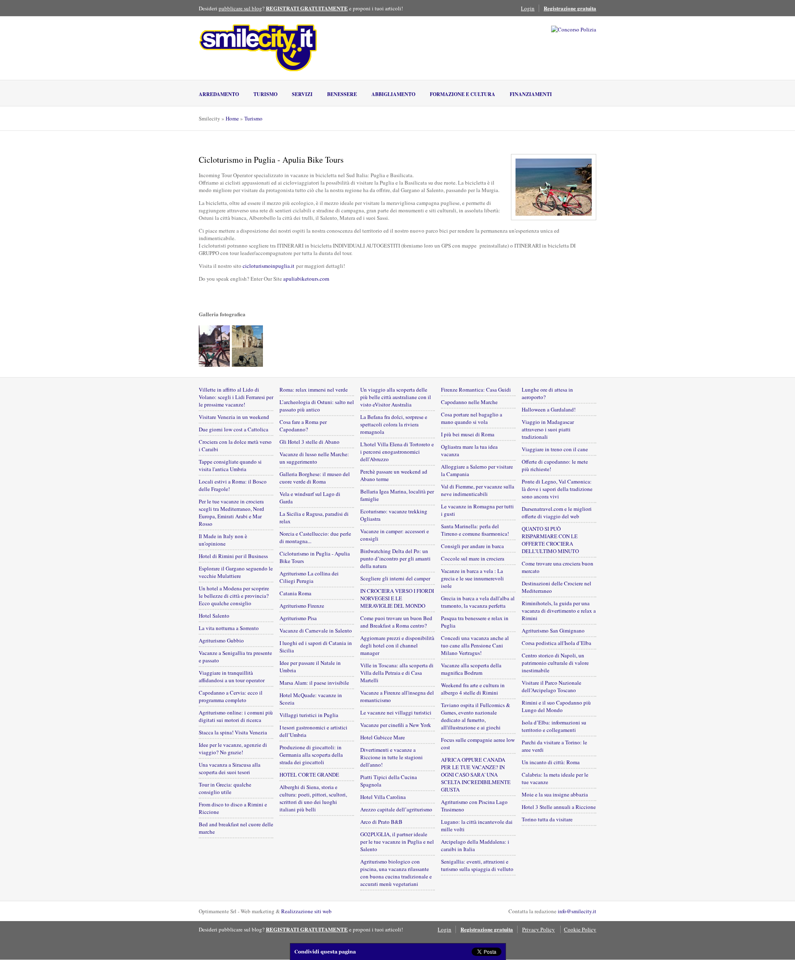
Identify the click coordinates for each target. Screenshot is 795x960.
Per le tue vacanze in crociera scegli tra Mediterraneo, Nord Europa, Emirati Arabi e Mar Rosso (231, 512)
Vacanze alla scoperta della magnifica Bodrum (471, 669)
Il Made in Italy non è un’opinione (223, 539)
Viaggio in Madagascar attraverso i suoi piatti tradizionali (548, 429)
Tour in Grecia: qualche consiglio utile (225, 788)
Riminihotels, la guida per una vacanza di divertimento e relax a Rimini (559, 610)
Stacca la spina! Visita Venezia (233, 732)
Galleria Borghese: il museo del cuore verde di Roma (314, 477)
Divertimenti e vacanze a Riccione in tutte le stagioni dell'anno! (391, 757)
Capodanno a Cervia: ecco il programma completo (231, 696)
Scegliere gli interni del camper (395, 578)
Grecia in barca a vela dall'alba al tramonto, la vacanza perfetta (478, 601)
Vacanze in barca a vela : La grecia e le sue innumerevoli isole (472, 578)
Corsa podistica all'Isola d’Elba (556, 643)
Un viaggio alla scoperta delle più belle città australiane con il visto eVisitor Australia (395, 397)
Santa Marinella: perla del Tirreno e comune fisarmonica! (475, 529)
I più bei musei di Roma (467, 434)
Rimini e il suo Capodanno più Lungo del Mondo (556, 706)
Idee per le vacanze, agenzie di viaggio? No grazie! (233, 748)
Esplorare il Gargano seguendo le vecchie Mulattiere (236, 572)
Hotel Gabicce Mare (382, 737)
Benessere (342, 94)
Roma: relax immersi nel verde (313, 389)
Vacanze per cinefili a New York (395, 725)
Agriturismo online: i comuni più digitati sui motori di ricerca (236, 716)
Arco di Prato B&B (381, 821)
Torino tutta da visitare (547, 819)
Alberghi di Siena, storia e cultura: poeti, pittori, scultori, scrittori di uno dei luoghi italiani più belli (313, 798)
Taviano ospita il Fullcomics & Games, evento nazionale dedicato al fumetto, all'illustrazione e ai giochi (475, 716)
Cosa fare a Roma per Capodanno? (303, 425)
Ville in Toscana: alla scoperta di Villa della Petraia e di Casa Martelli (397, 673)
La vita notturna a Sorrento (229, 628)
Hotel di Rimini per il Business (233, 556)
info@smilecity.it (577, 911)
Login (528, 8)
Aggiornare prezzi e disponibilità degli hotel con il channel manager (397, 645)
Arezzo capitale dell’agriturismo (396, 809)
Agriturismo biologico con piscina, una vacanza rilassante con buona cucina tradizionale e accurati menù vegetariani (396, 873)
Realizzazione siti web (306, 911)
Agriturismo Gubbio (221, 640)
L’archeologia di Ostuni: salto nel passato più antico (316, 405)
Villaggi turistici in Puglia (308, 715)
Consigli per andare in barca (472, 546)
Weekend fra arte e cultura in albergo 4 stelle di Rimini (473, 688)
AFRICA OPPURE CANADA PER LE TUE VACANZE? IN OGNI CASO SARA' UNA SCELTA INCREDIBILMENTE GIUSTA (476, 774)
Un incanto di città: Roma (551, 762)
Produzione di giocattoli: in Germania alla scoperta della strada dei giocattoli (311, 754)
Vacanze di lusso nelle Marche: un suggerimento (314, 457)
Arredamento (219, 94)
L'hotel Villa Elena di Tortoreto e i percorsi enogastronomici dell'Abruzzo (397, 451)
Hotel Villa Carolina (383, 797)
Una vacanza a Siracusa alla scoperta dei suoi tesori (229, 768)
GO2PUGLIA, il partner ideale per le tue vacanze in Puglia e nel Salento (397, 841)
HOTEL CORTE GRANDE (309, 774)
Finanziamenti (531, 94)
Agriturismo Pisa (298, 618)
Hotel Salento (214, 615)
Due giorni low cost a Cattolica (233, 429)
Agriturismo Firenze (301, 605)
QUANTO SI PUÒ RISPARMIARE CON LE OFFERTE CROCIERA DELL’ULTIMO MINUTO (550, 540)
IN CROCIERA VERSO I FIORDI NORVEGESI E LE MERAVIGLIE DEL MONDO (397, 598)
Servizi (302, 94)
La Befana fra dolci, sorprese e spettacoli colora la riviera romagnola (393, 424)
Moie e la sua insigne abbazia (555, 794)
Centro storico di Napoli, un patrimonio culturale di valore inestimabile (555, 663)
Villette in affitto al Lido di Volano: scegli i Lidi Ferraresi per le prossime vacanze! (236, 397)
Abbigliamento (393, 94)
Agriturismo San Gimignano (553, 630)
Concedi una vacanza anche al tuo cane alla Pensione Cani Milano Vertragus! (475, 645)
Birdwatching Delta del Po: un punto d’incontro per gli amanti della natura (395, 558)
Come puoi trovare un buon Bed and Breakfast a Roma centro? (396, 621)
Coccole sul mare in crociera (472, 558)
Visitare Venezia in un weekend (234, 417)
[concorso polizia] (573, 29)
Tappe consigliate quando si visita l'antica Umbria (230, 465)
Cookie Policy (580, 929)
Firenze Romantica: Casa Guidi (476, 389)
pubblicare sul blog (240, 8)
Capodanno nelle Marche (469, 402)
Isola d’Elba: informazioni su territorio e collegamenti (554, 726)
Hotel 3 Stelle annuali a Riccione (559, 807)
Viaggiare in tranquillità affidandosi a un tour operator (232, 676)
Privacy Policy (538, 929)
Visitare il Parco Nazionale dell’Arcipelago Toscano (551, 686)
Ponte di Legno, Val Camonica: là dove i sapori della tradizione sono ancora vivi (557, 489)
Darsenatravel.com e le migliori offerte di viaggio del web (557, 512)
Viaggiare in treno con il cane (555, 449)
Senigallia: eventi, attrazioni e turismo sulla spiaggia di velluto (477, 865)
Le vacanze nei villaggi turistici (395, 712)
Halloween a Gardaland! (549, 409)
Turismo (265, 94)
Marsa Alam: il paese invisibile (314, 682)
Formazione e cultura (462, 94)
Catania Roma (295, 593)
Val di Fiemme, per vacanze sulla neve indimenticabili (477, 490)
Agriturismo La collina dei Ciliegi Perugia (309, 577)
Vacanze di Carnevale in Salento (315, 630)
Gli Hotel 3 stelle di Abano (309, 441)
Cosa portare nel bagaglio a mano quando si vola (471, 418)
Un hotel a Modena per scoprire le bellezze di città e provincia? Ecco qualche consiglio (234, 596)
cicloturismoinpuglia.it (268, 265)
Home (232, 118)
